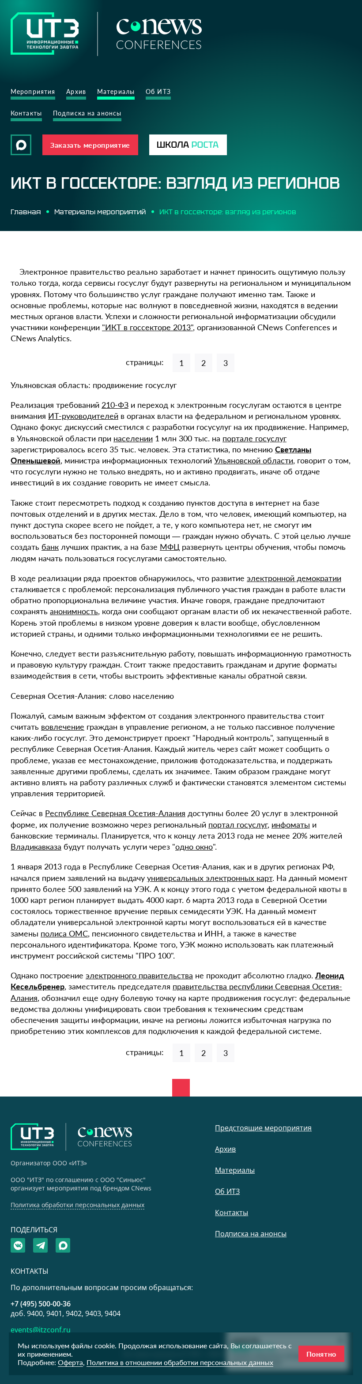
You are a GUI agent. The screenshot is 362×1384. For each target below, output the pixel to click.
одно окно (194, 846)
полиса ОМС (64, 933)
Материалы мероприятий (100, 211)
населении (133, 438)
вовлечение (62, 726)
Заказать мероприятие (90, 145)
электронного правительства (139, 975)
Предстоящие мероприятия (263, 1128)
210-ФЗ (115, 405)
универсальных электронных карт (209, 878)
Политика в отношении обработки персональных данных (180, 1362)
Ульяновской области (253, 460)
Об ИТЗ (158, 91)
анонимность (74, 611)
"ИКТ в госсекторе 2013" (147, 327)
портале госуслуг (254, 438)
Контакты (26, 113)
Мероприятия (33, 91)
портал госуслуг (238, 824)
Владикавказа (36, 846)
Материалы (116, 91)
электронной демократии (294, 578)
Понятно (321, 1354)
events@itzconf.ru (41, 1330)
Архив (76, 91)
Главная (26, 211)
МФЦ (170, 547)
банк (50, 547)
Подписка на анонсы (87, 113)
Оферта (70, 1362)
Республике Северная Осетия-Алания (115, 813)
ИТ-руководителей (83, 416)
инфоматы (291, 824)
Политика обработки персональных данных (77, 1205)
